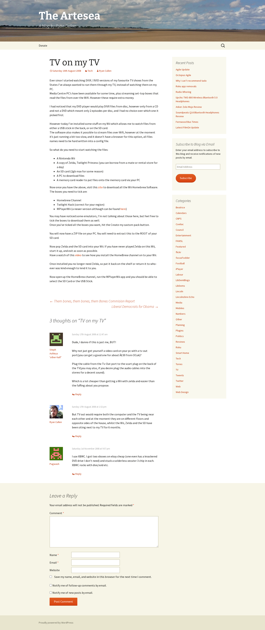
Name (54, 555)
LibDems (180, 285)
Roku (178, 347)
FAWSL (179, 241)
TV (177, 369)
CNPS (179, 218)
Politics (180, 336)
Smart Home (182, 353)
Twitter (180, 381)
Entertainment (183, 235)
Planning (180, 325)
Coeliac (180, 224)
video (78, 255)
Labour (179, 274)
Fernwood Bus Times (187, 121)
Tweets (180, 375)
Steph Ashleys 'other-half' (55, 353)
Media (179, 302)
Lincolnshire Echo (185, 297)
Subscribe (186, 178)
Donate (43, 45)
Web (178, 386)
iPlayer (179, 269)
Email (54, 562)
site (100, 187)
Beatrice (180, 207)
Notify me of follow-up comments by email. (79, 585)
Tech (90, 70)
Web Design (182, 392)
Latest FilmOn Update (187, 127)
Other (179, 319)
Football (180, 263)
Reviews (180, 341)
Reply (78, 394)
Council (180, 229)
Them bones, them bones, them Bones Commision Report (92, 301)
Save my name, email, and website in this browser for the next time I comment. (103, 577)
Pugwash (54, 464)
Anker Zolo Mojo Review (189, 106)
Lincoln (179, 291)
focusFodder (183, 257)
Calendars (181, 213)
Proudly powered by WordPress (56, 622)
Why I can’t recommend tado (191, 80)
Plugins (180, 330)
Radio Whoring (183, 92)
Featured (181, 246)
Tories (179, 364)
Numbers (181, 313)
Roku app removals (186, 86)
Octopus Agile (183, 75)
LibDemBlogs (183, 280)
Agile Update (183, 69)
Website (55, 570)
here (123, 209)
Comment (57, 513)
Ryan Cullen (105, 70)
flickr (178, 252)
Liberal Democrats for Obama (135, 306)
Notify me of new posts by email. (72, 592)
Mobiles (180, 308)
